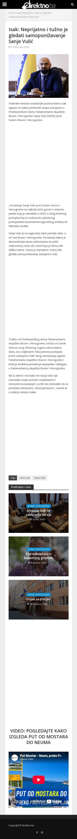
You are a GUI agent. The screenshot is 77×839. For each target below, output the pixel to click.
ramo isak (25, 477)
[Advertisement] (38, 163)
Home (12, 12)
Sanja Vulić (39, 477)
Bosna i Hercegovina (38, 506)
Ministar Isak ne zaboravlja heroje (38, 513)
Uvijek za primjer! (38, 599)
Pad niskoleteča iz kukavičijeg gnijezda (38, 556)
